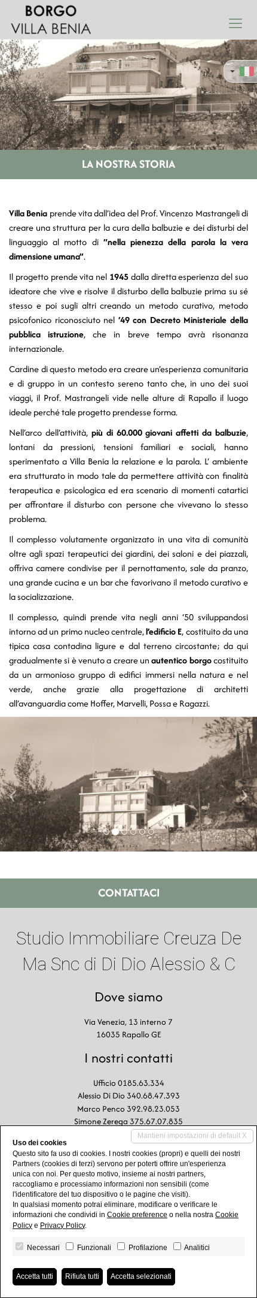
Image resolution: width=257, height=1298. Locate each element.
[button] (13, 784)
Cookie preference (137, 1215)
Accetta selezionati (141, 1276)
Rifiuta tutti (82, 1276)
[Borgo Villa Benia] (51, 19)
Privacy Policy (62, 1225)
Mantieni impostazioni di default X (192, 1135)
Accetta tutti (34, 1276)
